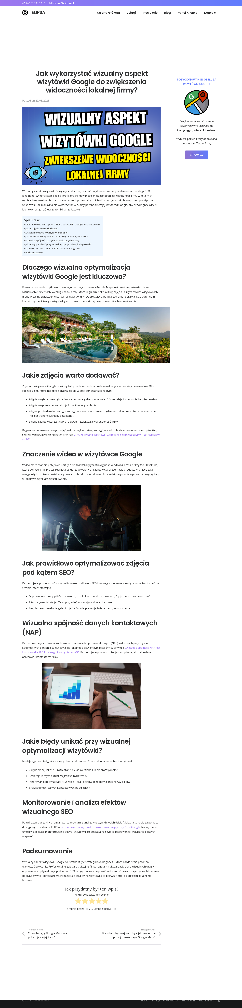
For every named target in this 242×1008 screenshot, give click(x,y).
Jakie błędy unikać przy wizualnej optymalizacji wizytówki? (58, 244)
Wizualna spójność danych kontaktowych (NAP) (52, 240)
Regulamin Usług (209, 1000)
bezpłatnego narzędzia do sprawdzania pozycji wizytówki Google (100, 827)
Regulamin (188, 1000)
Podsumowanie (34, 252)
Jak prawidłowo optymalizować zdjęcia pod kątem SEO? (56, 236)
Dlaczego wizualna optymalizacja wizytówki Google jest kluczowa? (62, 224)
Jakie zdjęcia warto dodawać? (41, 228)
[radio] (78, 901)
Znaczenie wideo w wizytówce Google (46, 232)
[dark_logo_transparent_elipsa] (25, 12)
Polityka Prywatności (165, 1000)
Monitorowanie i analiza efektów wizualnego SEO (53, 248)
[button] (138, 12)
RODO (144, 1000)
